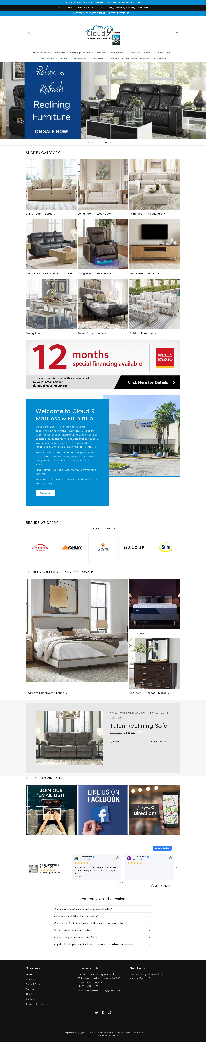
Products (30, 979)
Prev (96, 529)
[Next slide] (117, 142)
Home (29, 974)
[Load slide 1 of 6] (89, 142)
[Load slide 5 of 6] (106, 142)
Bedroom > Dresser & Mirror (147, 692)
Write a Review (162, 848)
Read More (79, 877)
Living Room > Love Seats (94, 213)
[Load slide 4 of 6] (101, 142)
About (29, 994)
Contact (30, 999)
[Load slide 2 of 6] (93, 142)
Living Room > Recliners (93, 273)
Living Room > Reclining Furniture (47, 273)
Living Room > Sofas (39, 213)
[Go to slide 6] (118, 882)
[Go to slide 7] (120, 882)
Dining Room (34, 333)
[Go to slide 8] (122, 882)
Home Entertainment (143, 273)
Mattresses (136, 633)
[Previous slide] (82, 142)
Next (110, 529)
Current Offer (33, 984)
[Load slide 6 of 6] (110, 142)
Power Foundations (90, 333)
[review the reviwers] (117, 858)
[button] (29, 34)
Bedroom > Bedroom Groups (45, 692)
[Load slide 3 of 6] (97, 142)
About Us (45, 493)
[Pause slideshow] (124, 142)
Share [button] (116, 741)
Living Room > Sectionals (145, 213)
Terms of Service (35, 1004)
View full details (159, 741)
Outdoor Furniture (141, 333)
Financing (31, 989)
